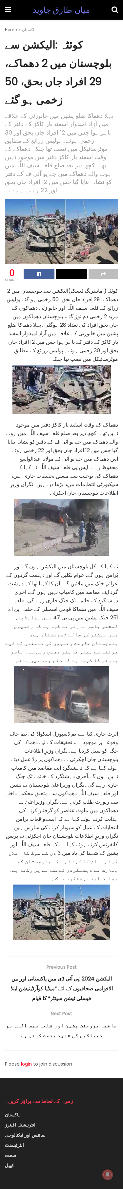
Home (11, 29)
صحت (10, 1155)
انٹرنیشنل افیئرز (20, 1125)
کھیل (9, 1165)
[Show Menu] (8, 10)
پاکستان (28, 29)
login (26, 1064)
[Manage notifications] (107, 1174)
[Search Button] (115, 10)
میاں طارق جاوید (61, 10)
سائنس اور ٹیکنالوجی (25, 1135)
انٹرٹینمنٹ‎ (14, 1145)
